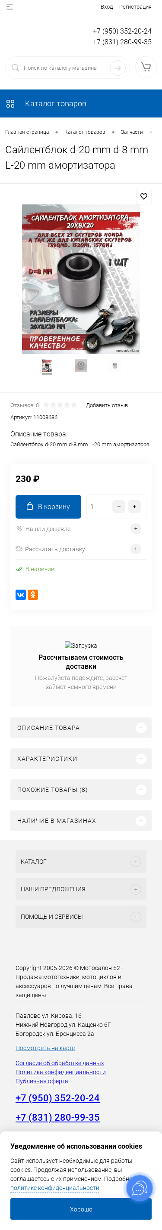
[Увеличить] (81, 279)
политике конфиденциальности (54, 1187)
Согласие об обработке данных (60, 1063)
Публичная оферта (42, 1081)
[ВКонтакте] (21, 595)
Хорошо (81, 1209)
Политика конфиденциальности (61, 1072)
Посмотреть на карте (45, 1048)
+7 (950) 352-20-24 (122, 31)
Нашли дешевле (47, 528)
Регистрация (135, 6)
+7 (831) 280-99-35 (122, 42)
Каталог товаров (54, 103)
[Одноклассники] (33, 595)
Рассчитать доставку (55, 549)
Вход (107, 6)
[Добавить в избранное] (144, 196)
